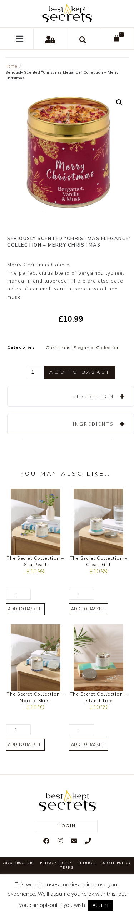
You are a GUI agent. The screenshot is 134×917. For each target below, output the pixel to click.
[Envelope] (74, 840)
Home (11, 66)
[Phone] (88, 840)
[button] (20, 38)
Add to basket (79, 372)
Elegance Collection (96, 347)
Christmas (58, 347)
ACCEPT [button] (101, 905)
